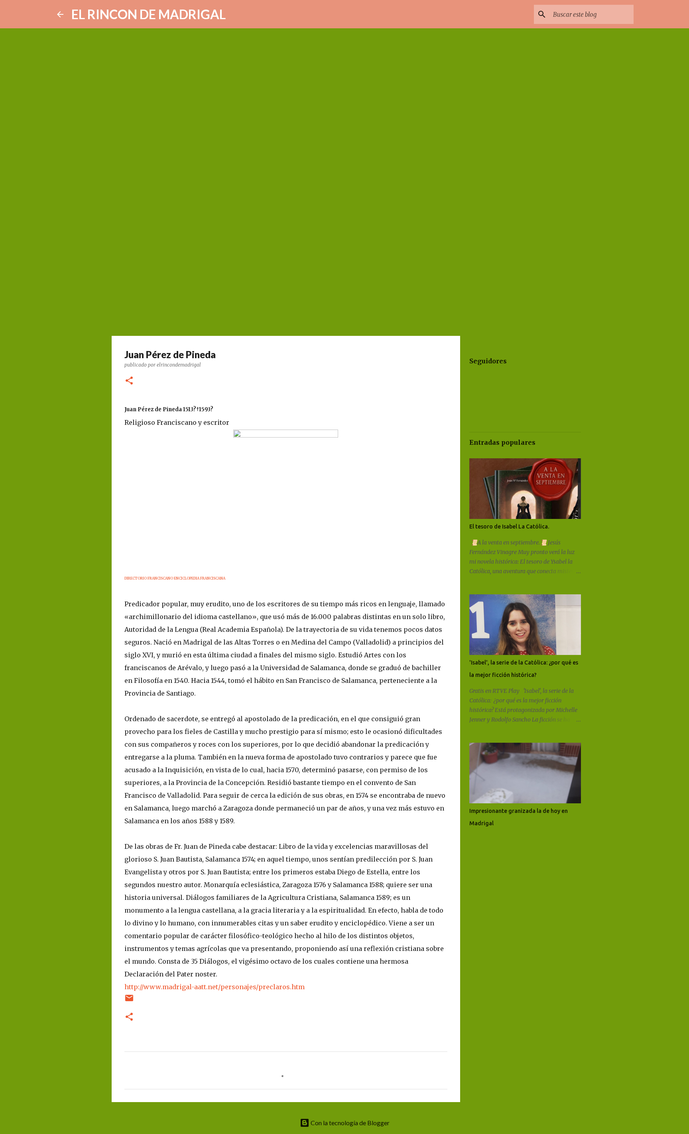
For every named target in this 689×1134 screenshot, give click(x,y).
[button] (129, 381)
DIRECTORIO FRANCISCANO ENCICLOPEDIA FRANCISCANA (174, 578)
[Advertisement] (344, 273)
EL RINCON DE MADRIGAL (148, 14)
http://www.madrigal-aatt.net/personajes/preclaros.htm (214, 987)
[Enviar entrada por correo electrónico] (129, 1001)
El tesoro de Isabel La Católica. (509, 526)
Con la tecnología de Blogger (349, 1122)
